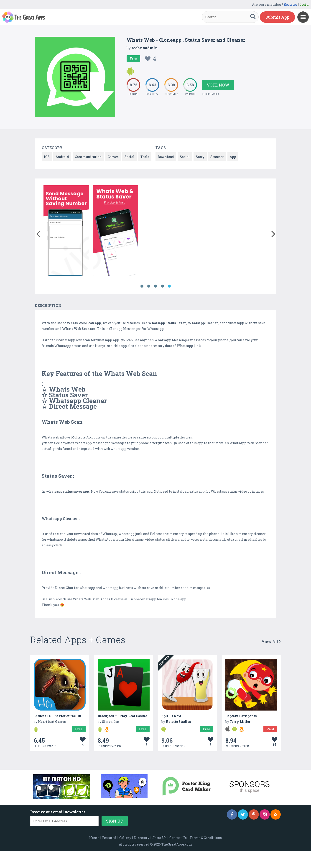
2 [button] (148, 286)
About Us (159, 838)
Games (113, 157)
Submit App (277, 17)
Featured (109, 838)
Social (130, 157)
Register (290, 4)
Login (304, 4)
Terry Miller (240, 721)
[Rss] (275, 814)
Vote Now (218, 85)
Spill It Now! (171, 716)
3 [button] (155, 286)
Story (200, 157)
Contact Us (178, 838)
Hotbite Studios (178, 721)
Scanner (217, 157)
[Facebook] (232, 814)
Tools (144, 157)
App (233, 157)
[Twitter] (243, 814)
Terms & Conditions (206, 838)
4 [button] (162, 286)
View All (270, 641)
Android (62, 157)
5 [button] (169, 286)
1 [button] (142, 286)
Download (166, 157)
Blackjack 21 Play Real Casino (122, 716)
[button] (38, 233)
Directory (141, 838)
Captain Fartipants (241, 716)
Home (94, 838)
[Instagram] (265, 814)
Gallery (125, 838)
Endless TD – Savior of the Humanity (64, 716)
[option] (66, 231)
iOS (47, 157)
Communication (88, 157)
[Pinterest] (254, 814)
